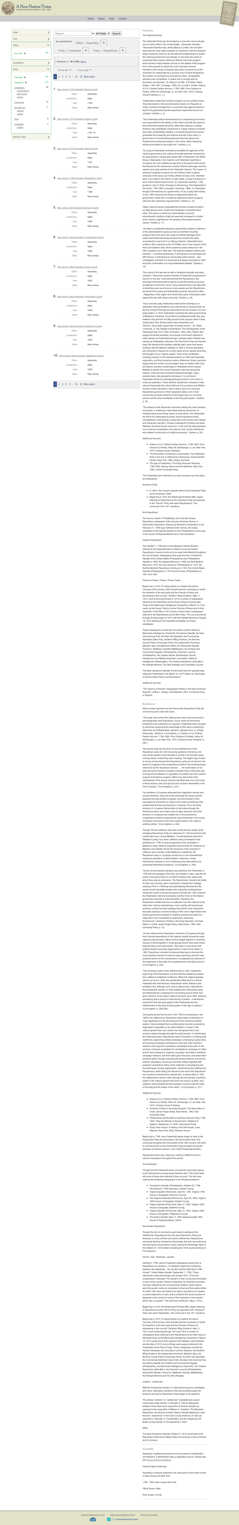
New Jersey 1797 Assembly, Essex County (77, 119)
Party (15, 69)
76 (81, 76)
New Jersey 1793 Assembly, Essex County (77, 89)
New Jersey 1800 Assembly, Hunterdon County (79, 326)
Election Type (19, 136)
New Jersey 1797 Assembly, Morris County (77, 148)
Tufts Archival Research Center (122, 1515)
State (15, 32)
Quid (16, 119)
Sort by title (63, 70)
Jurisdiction (18, 62)
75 (76, 76)
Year (15, 38)
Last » (92, 76)
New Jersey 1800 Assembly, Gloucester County (79, 296)
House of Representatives (159, 1460)
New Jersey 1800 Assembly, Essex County (77, 267)
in (93, 33)
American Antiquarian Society (93, 1515)
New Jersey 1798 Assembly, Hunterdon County (79, 178)
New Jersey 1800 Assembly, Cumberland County (80, 237)
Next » (83, 62)
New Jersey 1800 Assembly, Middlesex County (81, 356)
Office (15, 45)
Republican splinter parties (19, 110)
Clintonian (19, 102)
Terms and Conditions (149, 1515)
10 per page (83, 70)
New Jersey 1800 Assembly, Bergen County (78, 208)
